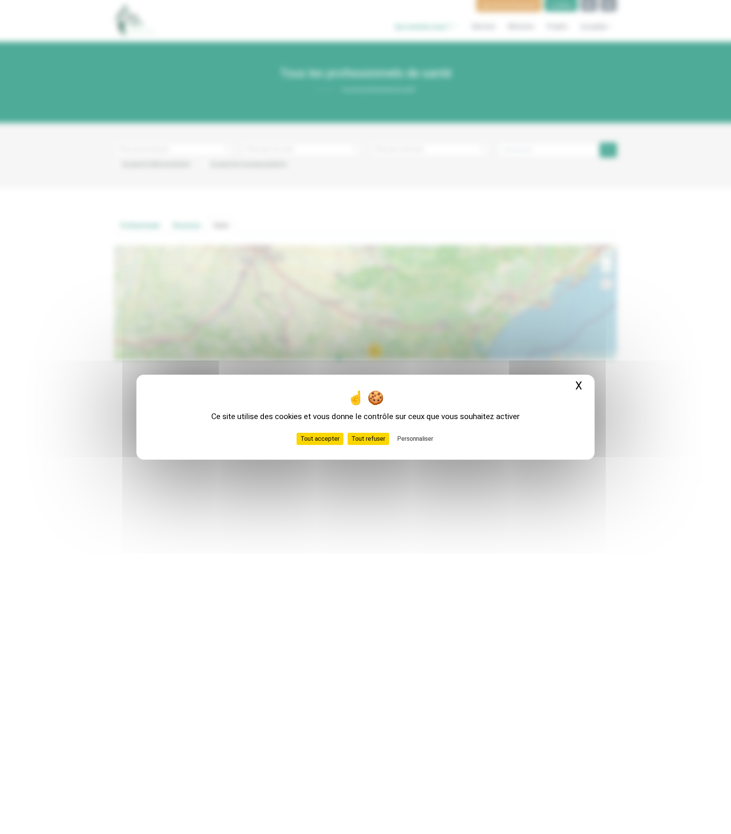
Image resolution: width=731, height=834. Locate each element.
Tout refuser (368, 438)
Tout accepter (320, 438)
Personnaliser (415, 438)
